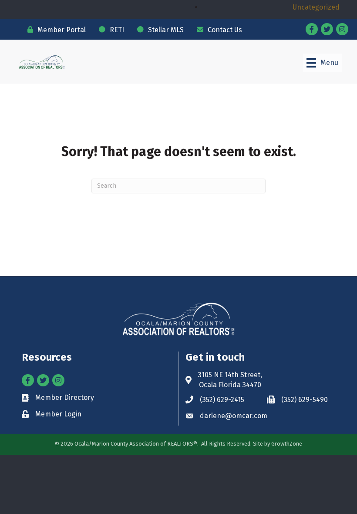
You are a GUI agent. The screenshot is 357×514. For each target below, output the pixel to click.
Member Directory (64, 397)
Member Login (58, 414)
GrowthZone (286, 443)
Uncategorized (316, 7)
